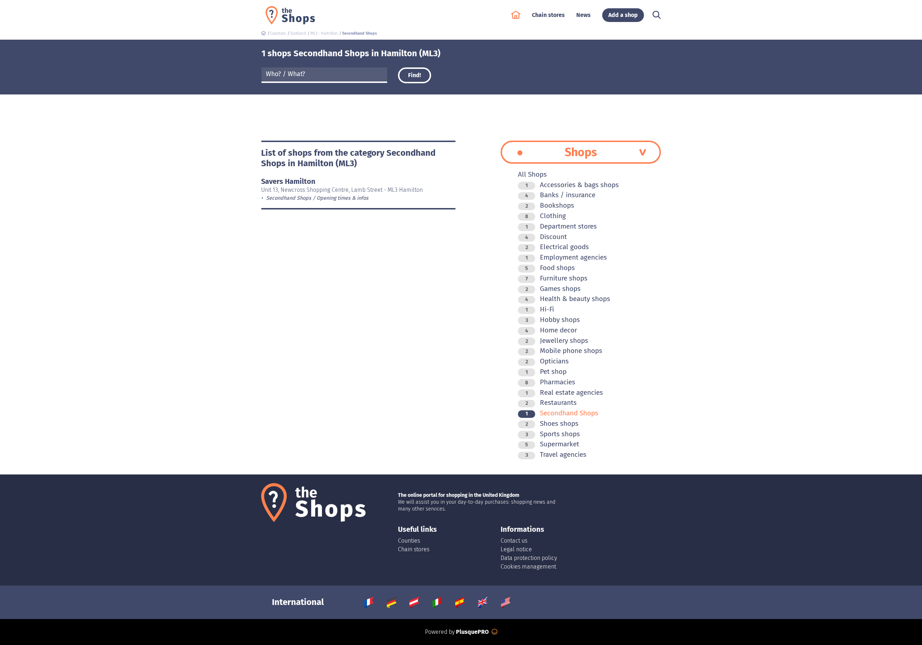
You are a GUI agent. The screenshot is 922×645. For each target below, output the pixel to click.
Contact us (514, 540)
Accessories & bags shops (572, 185)
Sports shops (552, 434)
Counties (409, 540)
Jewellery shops (556, 340)
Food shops (550, 268)
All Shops (532, 174)
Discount (546, 237)
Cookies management (528, 566)
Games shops (553, 288)
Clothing (545, 216)
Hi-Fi (539, 309)
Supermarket (552, 444)
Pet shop (546, 371)
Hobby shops (552, 319)
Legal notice (516, 549)
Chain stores (413, 549)
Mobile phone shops (563, 350)
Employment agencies (566, 257)
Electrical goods (557, 247)
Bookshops (549, 205)
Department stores (561, 226)
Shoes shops (551, 423)
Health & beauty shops (567, 299)
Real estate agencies (564, 392)
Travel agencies (555, 454)
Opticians (547, 361)
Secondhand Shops (561, 413)
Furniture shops (556, 278)
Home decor (551, 330)
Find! (414, 75)
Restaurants (551, 402)
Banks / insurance (560, 195)
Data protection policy (529, 558)
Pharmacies (550, 382)
